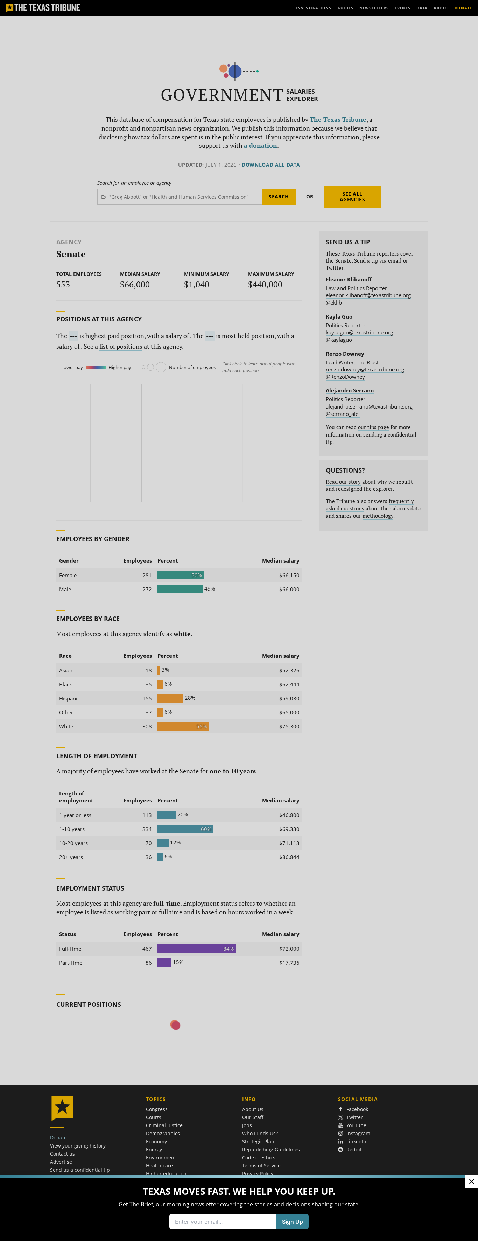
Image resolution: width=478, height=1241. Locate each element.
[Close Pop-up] (471, 1181)
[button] (239, 620)
